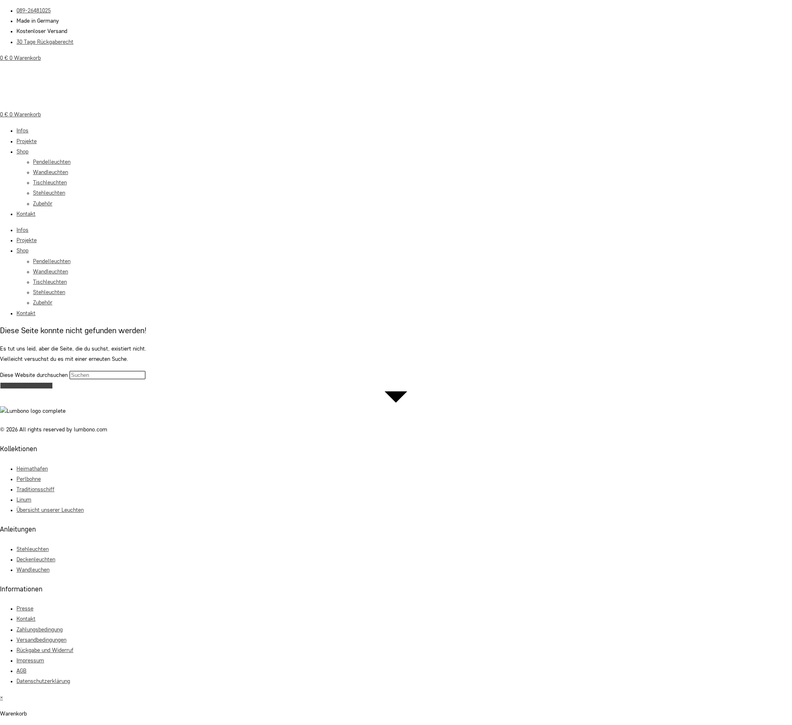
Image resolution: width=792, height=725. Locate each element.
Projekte (26, 141)
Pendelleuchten (52, 162)
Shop (22, 152)
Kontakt (25, 214)
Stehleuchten (49, 193)
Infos (22, 131)
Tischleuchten (50, 183)
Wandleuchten (50, 172)
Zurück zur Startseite (26, 385)
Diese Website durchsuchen (34, 375)
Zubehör (42, 204)
